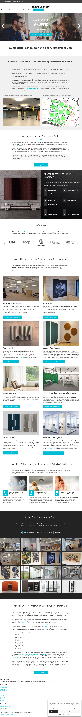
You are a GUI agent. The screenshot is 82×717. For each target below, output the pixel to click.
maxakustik (15, 657)
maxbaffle (21, 357)
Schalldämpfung (25, 622)
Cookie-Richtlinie (60, 714)
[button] (79, 701)
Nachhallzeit (46, 626)
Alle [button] (21, 532)
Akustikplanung (48, 625)
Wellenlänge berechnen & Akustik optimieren (16, 493)
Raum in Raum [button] (58, 532)
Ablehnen (63, 711)
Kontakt (44, 357)
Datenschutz (65, 714)
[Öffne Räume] (13, 10)
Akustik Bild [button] (39, 532)
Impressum (70, 714)
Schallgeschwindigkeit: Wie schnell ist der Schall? (42, 493)
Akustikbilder (45, 654)
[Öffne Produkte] (6, 10)
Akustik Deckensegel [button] (29, 532)
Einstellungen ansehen (74, 711)
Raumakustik (15, 145)
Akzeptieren (53, 711)
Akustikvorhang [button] (49, 532)
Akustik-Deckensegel (27, 654)
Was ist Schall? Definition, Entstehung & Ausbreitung (68, 493)
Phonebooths (50, 448)
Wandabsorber (35, 654)
